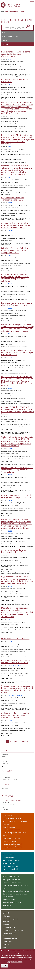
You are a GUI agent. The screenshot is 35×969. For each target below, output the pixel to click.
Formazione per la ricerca (12, 902)
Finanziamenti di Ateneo (11, 860)
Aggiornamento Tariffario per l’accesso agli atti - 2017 (14, 551)
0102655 (10, 146)
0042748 (10, 555)
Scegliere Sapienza (9, 863)
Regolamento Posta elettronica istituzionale (14, 80)
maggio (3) (5, 763)
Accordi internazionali (10, 866)
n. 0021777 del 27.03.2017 (15, 665)
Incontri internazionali (10, 869)
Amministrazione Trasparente (13, 930)
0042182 (10, 586)
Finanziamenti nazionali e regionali (15, 894)
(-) (3, 800)
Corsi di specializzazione (11, 830)
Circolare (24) (5, 775)
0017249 (10, 720)
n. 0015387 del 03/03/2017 (15, 695)
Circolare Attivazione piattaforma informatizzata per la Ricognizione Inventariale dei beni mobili (16, 225)
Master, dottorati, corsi (10, 37)
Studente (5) (5, 809)
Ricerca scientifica (12, 876)
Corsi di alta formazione (11, 838)
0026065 (10, 641)
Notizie (4, 40)
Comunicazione (8, 936)
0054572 (10, 531)
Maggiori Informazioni (14, 962)
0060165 (10, 475)
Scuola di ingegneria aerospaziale (15, 833)
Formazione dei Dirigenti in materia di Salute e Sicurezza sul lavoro (16, 304)
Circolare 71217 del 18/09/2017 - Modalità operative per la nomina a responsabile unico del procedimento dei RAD (17, 410)
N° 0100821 (11, 230)
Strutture (6, 922)
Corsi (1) (4, 791)
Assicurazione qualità (10, 919)
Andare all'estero (9, 858)
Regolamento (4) (6, 777)
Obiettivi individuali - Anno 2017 (15, 638)
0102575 (10, 177)
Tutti (3, 33)
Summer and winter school (12, 844)
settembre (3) (5, 754)
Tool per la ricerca (9, 900)
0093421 (10, 308)
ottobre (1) (5, 756)
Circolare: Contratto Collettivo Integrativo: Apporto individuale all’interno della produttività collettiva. (15, 277)
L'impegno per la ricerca (11, 880)
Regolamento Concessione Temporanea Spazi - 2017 (12, 198)
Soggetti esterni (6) (7, 807)
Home (2, 11)
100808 (10, 203)
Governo (6, 925)
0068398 (10, 448)
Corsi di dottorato (9, 827)
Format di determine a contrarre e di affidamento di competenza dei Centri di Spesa (17, 469)
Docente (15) (5, 802)
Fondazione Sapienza (10, 939)
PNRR (5, 888)
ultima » (25, 741)
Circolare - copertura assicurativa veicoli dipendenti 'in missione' (15, 661)
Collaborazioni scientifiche (12, 883)
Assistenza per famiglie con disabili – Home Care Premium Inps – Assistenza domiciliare (17, 715)
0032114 (10, 619)
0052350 (10, 388)
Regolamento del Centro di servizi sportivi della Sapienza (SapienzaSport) (15, 53)
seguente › (16, 741)
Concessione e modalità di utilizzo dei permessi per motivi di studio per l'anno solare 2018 (17, 352)
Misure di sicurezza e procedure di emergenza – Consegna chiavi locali (16, 496)
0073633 (10, 59)
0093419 (10, 334)
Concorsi (6, 944)
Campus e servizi (9, 933)
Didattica (7, 815)
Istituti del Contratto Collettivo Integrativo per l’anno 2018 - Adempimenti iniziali (14, 250)
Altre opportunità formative (12, 847)
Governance (7, 905)
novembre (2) (5, 759)
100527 (10, 84)
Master (5, 835)
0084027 (10, 357)
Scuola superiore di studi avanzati (15, 821)
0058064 (10, 500)
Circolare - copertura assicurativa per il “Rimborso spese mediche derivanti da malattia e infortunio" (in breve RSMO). (17, 689)
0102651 (10, 116)
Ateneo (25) (5, 789)
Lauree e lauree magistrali (12, 818)
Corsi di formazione (10, 841)
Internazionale (10, 854)
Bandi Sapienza (8, 897)
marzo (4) (4, 761)
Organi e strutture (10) (8, 805)
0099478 (10, 255)
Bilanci (5, 947)
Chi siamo (6, 916)
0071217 (10, 416)
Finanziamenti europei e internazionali (16, 891)
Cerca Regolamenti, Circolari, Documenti (16, 21)
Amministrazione (9, 927)
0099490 (10, 284)
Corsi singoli (7, 824)
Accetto (4, 966)
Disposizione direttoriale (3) (9, 779)
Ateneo (6, 913)
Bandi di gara (7, 942)
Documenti (6, 44)
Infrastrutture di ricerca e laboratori (15, 885)
